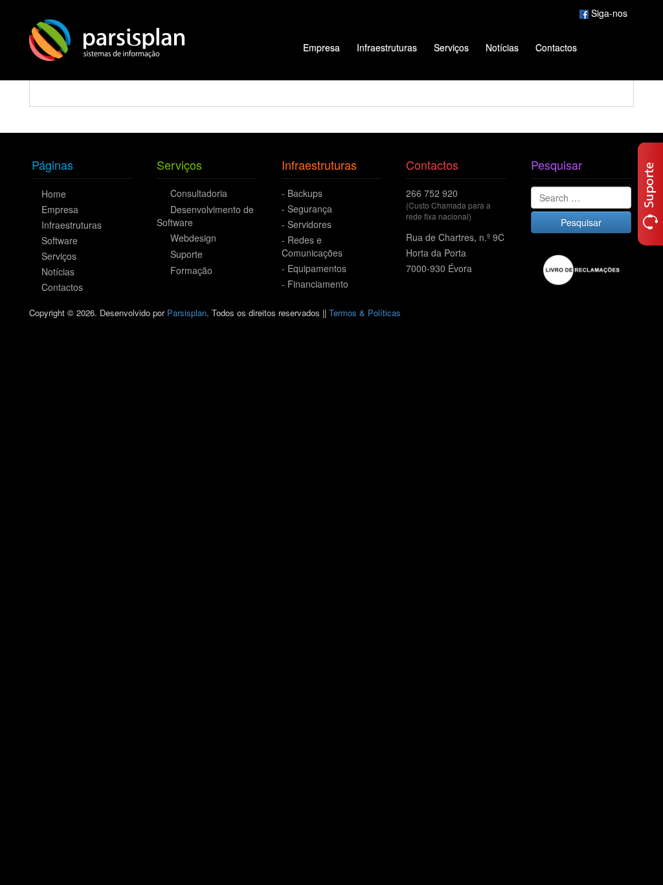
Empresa (321, 47)
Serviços (451, 47)
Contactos (556, 47)
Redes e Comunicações (312, 246)
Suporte (186, 253)
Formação (191, 270)
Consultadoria (198, 193)
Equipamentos (316, 268)
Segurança (309, 208)
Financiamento (317, 283)
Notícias (502, 47)
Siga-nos (608, 12)
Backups (304, 193)
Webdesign (193, 237)
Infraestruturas (387, 47)
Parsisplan (187, 312)
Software (59, 240)
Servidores (309, 224)
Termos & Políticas (365, 312)
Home (53, 193)
